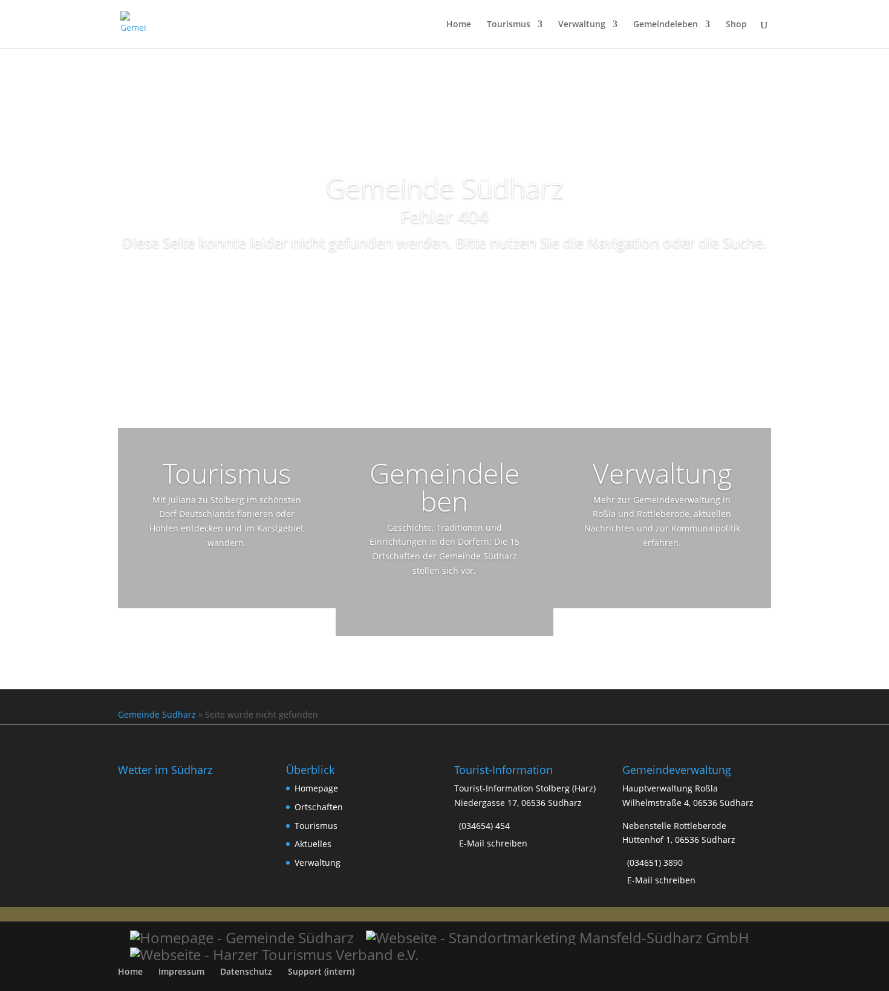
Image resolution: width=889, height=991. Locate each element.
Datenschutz (246, 971)
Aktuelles (313, 844)
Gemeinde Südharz (157, 714)
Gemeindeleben (665, 25)
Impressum (181, 971)
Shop (736, 25)
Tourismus (508, 25)
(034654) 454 (484, 825)
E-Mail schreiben (493, 843)
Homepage (316, 788)
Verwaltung (581, 25)
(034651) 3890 (655, 862)
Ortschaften (319, 807)
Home (458, 25)
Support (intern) (321, 971)
